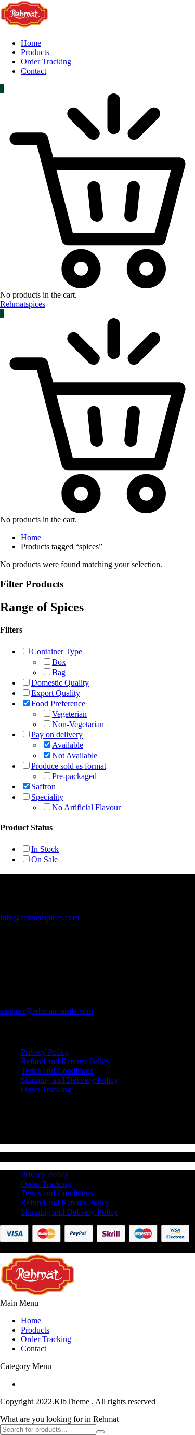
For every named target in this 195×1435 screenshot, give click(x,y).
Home (31, 42)
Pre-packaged (74, 776)
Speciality (47, 797)
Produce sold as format (68, 765)
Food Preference (58, 703)
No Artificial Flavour (86, 807)
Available (67, 745)
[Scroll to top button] (178, 1388)
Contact (33, 70)
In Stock (45, 848)
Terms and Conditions (57, 1070)
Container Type (56, 651)
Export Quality (55, 693)
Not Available (74, 755)
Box (59, 662)
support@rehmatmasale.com (46, 1011)
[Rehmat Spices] (24, 25)
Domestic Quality (60, 682)
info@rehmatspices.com (39, 917)
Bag (59, 672)
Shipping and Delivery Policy (69, 1080)
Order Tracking (46, 61)
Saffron (43, 786)
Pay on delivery (57, 734)
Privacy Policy (45, 1052)
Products (35, 52)
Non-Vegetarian (78, 724)
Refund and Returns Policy (65, 1061)
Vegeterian (69, 713)
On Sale (44, 859)
